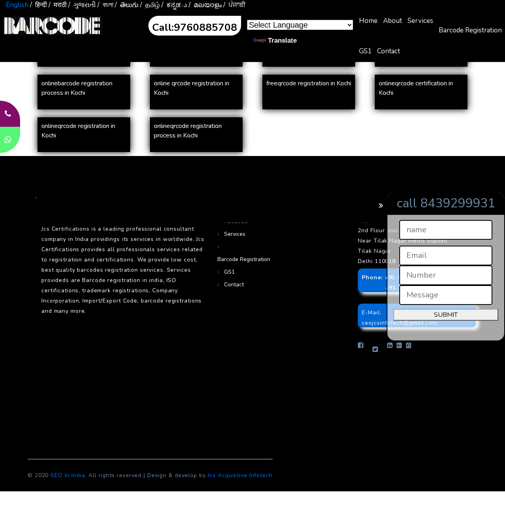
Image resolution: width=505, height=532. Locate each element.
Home (368, 20)
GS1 (365, 51)
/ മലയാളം (205, 4)
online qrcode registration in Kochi (191, 88)
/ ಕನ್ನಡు (174, 4)
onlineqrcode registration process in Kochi (188, 131)
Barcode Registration (470, 30)
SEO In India (67, 475)
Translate (282, 40)
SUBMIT (446, 314)
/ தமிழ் (150, 4)
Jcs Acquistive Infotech (240, 475)
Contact (388, 51)
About (392, 20)
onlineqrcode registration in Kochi (78, 131)
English (17, 4)
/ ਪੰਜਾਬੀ (234, 4)
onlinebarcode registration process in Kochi (76, 88)
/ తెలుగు (126, 4)
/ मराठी (58, 4)
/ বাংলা (105, 4)
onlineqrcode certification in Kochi (416, 88)
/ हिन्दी (38, 4)
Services (420, 20)
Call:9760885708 (194, 27)
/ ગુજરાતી (82, 4)
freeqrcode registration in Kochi (308, 83)
